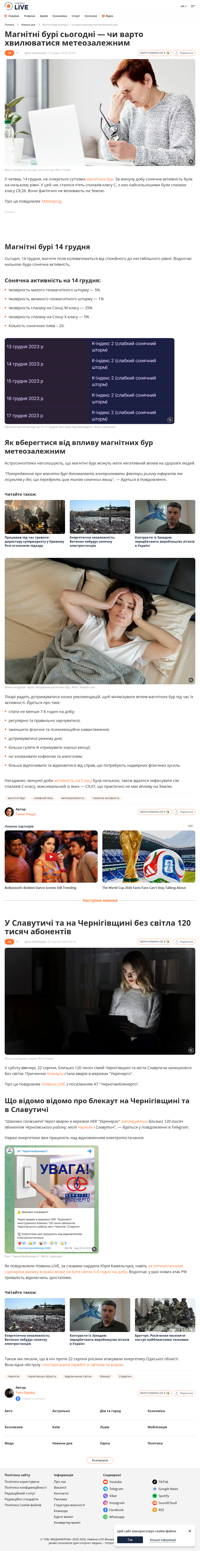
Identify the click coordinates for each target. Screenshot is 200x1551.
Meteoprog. (52, 201)
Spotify (164, 1496)
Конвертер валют (67, 1522)
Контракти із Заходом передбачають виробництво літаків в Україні (165, 541)
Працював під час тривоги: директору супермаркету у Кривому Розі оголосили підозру (34, 541)
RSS (161, 1510)
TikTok (163, 1482)
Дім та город (110, 1411)
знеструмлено (134, 1121)
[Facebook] (18, 1398)
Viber (113, 1496)
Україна (13, 16)
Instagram (117, 1503)
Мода (9, 1443)
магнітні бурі (16, 798)
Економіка (60, 16)
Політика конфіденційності (26, 1487)
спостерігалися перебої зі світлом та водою (82, 1364)
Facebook (116, 1510)
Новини (29, 16)
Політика (155, 1443)
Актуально (61, 1411)
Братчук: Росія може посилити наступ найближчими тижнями (161, 1337)
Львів (104, 1427)
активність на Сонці (73, 780)
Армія (44, 16)
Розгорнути (100, 1460)
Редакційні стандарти (21, 1499)
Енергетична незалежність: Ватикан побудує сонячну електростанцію (92, 541)
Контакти (61, 1493)
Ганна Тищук (26, 814)
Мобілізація (157, 1427)
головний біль (43, 798)
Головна (9, 24)
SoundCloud (168, 1503)
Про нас (60, 1481)
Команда (61, 1511)
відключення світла (78, 1376)
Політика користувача (22, 1481)
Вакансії (60, 1487)
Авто (8, 1411)
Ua (182, 6)
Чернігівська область (42, 1376)
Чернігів (85, 1127)
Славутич (125, 1376)
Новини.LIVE (53, 1084)
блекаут (105, 1376)
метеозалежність (72, 798)
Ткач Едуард (25, 1392)
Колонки (91, 16)
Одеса (105, 1443)
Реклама (60, 1499)
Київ (56, 1427)
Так (130, 1540)
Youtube (115, 1482)
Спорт (76, 16)
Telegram (116, 1489)
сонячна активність (106, 798)
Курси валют (63, 1517)
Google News (168, 1489)
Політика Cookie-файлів (23, 1505)
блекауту (55, 1073)
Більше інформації (163, 1540)
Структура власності (69, 1505)
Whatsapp (116, 1517)
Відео (109, 16)
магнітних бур (100, 179)
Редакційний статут (20, 1493)
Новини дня (28, 24)
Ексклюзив (14, 1427)
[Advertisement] (76, 224)
